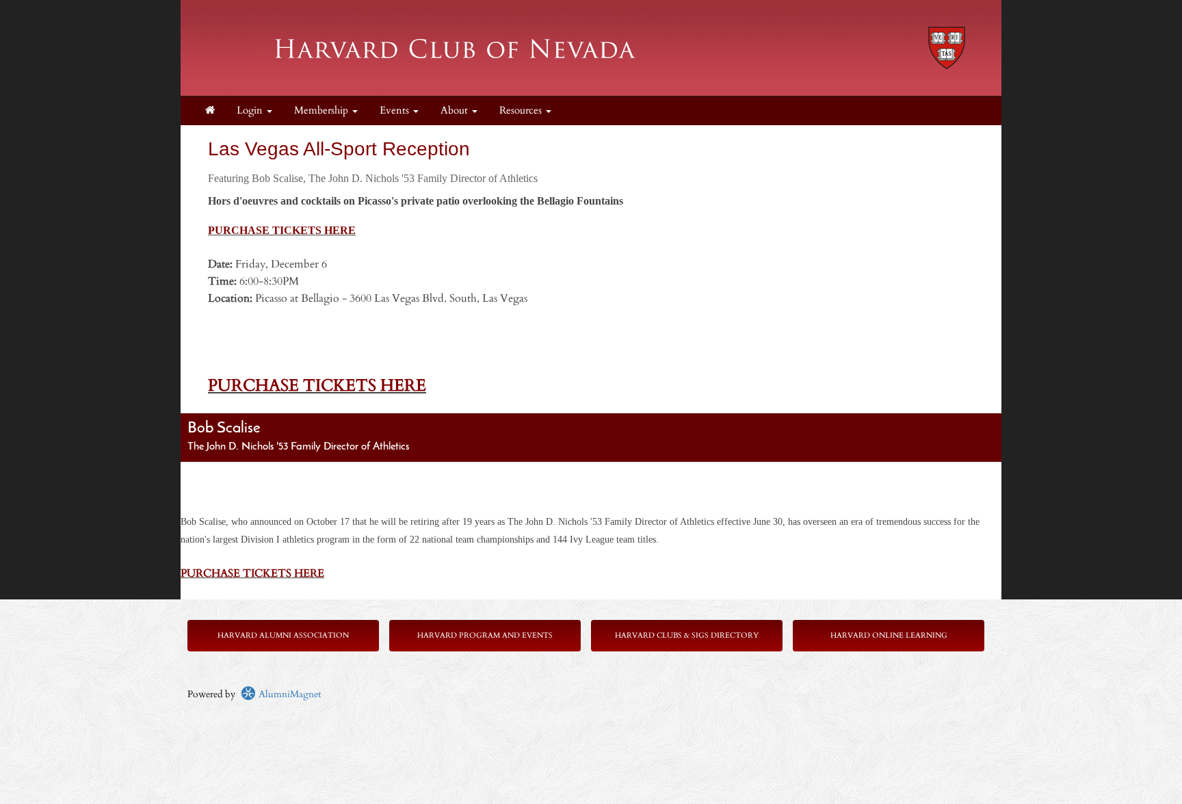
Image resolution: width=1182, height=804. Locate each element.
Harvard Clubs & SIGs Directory (687, 635)
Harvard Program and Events (485, 635)
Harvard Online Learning (888, 635)
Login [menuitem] (251, 110)
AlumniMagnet (288, 694)
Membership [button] (322, 110)
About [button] (456, 110)
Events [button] (396, 110)
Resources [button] (521, 110)
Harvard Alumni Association (283, 635)
